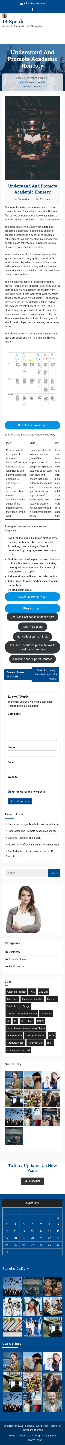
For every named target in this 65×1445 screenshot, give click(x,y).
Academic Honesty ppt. (32, 596)
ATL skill (43, 992)
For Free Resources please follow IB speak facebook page (32, 647)
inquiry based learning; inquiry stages (26, 1028)
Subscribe (34, 1181)
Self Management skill (18, 1050)
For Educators (16, 966)
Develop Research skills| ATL (17, 674)
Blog (37, 1435)
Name (11, 747)
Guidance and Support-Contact (32, 659)
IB (22, 1021)
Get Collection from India (32, 636)
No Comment (43, 199)
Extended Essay (18, 959)
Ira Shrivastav (21, 199)
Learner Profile (14, 1035)
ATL (33, 992)
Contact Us (50, 1435)
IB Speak (13, 21)
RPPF (50, 1043)
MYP (51, 1035)
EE (8, 1021)
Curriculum (12, 1006)
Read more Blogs (32, 626)
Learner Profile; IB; (35, 1035)
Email (11, 762)
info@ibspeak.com (34, 3)
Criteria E (51, 999)
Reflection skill (35, 1043)
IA (15, 1021)
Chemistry (14, 951)
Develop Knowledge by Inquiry (22, 1013)
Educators (46, 1013)
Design (26, 1006)
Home (12, 1435)
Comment (14, 713)
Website (13, 776)
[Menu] (60, 38)
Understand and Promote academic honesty (32, 830)
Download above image (32, 425)
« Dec (5, 1259)
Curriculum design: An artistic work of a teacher (46, 674)
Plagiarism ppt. (32, 608)
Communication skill (32, 999)
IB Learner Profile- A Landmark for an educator (33, 844)
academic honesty (16, 992)
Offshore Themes (33, 1429)
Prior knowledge (15, 1043)
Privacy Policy (34, 1439)
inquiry (40, 1021)
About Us (25, 1435)
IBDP (30, 1021)
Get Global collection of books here (32, 617)
